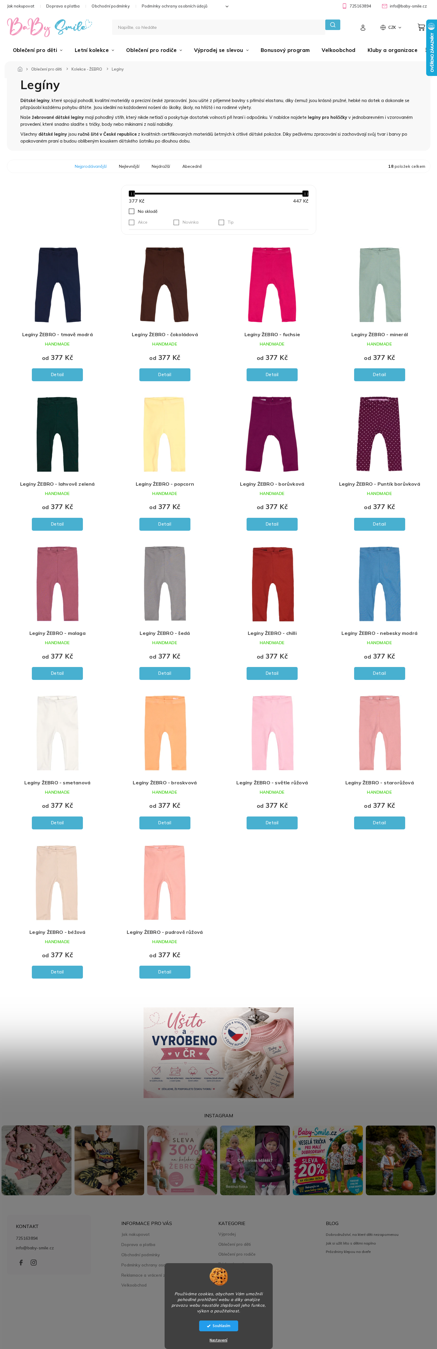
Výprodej (227, 1234)
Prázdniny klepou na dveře (348, 1251)
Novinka (191, 222)
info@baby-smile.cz (35, 1247)
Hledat (332, 25)
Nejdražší (161, 166)
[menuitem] (38, 50)
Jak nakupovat (21, 6)
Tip (231, 222)
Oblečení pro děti (234, 1244)
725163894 (27, 1238)
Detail (57, 374)
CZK (392, 27)
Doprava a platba (63, 6)
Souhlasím (221, 1326)
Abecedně (192, 166)
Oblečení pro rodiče (237, 1254)
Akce (142, 222)
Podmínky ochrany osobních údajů (175, 6)
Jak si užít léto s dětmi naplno (351, 1243)
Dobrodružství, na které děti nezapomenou (362, 1234)
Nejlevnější (129, 166)
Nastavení (218, 1340)
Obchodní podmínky (110, 6)
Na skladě (148, 211)
